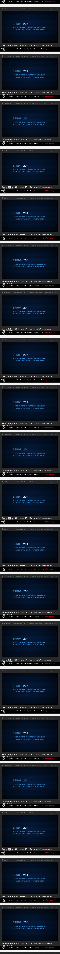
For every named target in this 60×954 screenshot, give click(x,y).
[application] (30, 477)
